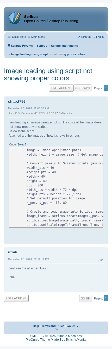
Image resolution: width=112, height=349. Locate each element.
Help (36, 325)
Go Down (82, 88)
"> (56, 329)
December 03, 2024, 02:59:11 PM (28, 259)
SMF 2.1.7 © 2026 (43, 336)
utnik (12, 252)
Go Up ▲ (73, 325)
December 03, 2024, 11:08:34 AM (28, 108)
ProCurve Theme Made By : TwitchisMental (56, 339)
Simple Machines (69, 336)
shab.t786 (17, 101)
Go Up (85, 298)
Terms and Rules (52, 325)
